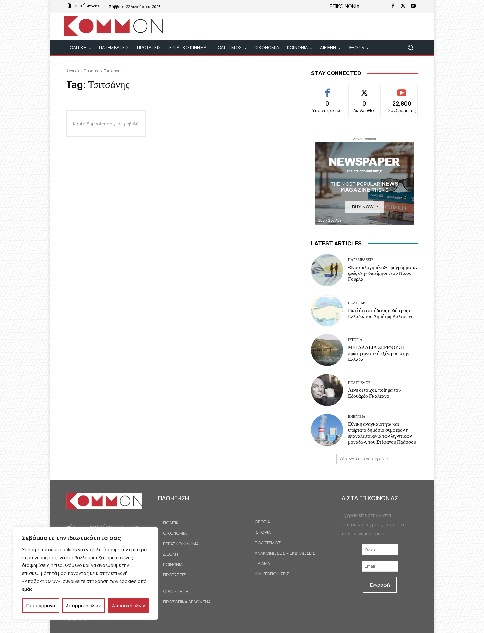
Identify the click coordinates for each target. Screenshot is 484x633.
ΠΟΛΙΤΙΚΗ (357, 303)
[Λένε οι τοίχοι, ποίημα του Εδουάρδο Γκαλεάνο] (327, 390)
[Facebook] (393, 6)
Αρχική (72, 70)
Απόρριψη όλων (83, 605)
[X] (403, 6)
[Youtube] (413, 6)
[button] (410, 47)
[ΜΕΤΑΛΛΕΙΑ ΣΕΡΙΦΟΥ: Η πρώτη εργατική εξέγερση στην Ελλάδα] (327, 350)
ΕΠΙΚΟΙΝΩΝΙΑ (345, 6)
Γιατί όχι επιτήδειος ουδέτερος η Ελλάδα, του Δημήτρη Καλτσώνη (381, 313)
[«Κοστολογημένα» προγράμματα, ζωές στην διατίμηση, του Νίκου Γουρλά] (327, 270)
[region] (85, 573)
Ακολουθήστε (365, 89)
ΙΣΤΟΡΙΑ (355, 340)
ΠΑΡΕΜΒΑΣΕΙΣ (360, 260)
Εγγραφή (380, 584)
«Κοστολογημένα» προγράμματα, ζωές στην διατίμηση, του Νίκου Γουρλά (382, 273)
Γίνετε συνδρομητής (402, 92)
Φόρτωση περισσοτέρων (362, 459)
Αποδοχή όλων (128, 605)
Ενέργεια (356, 416)
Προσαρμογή (40, 605)
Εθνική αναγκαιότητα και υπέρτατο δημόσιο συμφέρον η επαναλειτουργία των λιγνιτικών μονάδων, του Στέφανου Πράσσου (382, 433)
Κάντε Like (327, 89)
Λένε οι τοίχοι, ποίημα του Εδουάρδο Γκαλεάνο (374, 393)
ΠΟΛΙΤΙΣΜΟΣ (359, 383)
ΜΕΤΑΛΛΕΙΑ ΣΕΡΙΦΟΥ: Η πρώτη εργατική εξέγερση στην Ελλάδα (378, 353)
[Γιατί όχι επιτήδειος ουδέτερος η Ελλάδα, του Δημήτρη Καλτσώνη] (327, 310)
